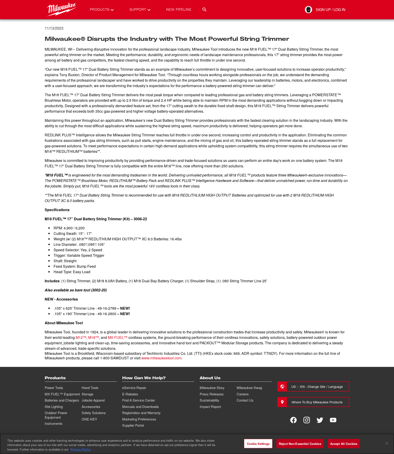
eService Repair (134, 387)
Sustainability (209, 400)
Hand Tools (90, 387)
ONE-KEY (89, 419)
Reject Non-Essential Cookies (300, 443)
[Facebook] (293, 420)
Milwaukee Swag (249, 387)
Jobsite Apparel (93, 400)
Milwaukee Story (212, 387)
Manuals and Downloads (140, 406)
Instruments (53, 423)
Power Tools (54, 387)
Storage (87, 394)
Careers (243, 394)
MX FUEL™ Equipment (62, 394)
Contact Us (245, 400)
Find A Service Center (138, 400)
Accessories (91, 406)
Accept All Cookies (343, 443)
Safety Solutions (94, 412)
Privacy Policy (80, 449)
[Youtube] (333, 420)
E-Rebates (130, 394)
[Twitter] (320, 420)
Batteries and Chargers (62, 400)
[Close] (387, 443)
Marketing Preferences (139, 419)
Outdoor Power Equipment (56, 415)
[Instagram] (307, 420)
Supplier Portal (133, 425)
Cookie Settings (258, 443)
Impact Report (210, 406)
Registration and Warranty (141, 412)
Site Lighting (54, 406)
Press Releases (212, 394)
